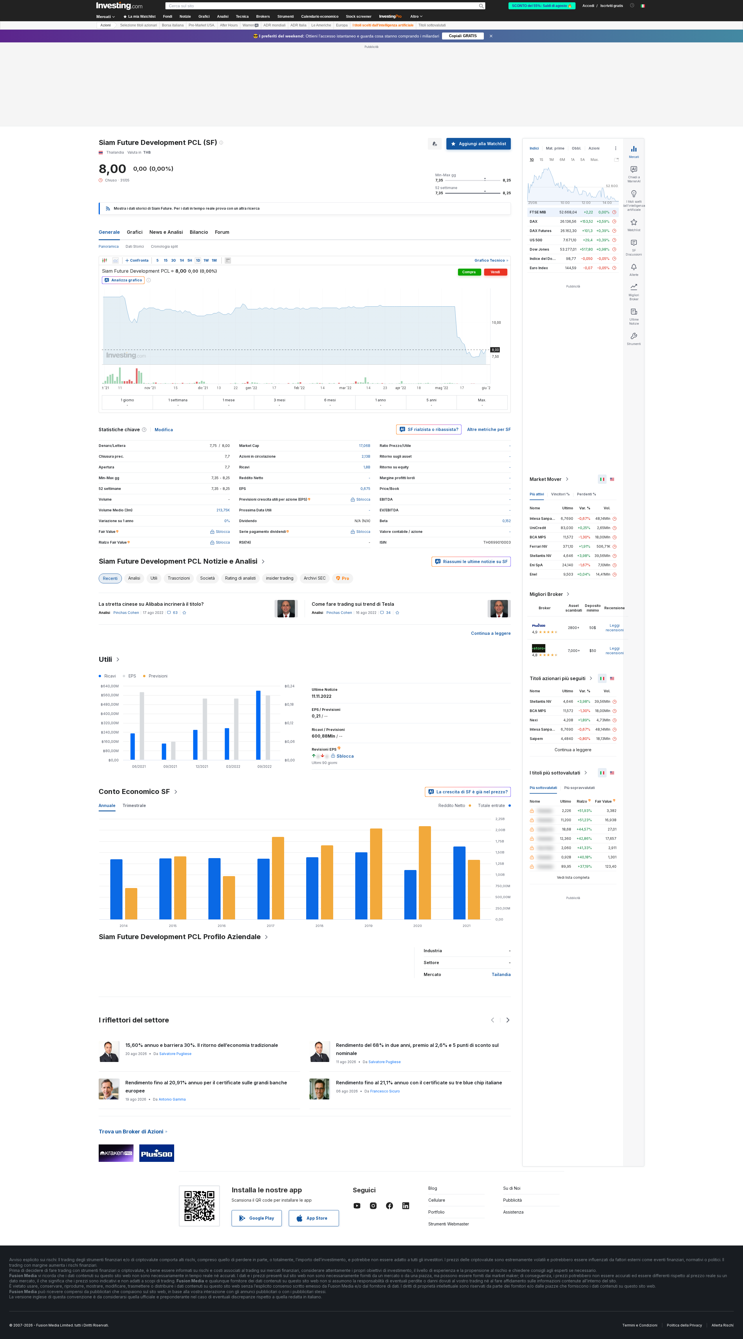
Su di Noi (511, 1188)
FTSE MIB (538, 212)
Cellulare (436, 1200)
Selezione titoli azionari (138, 25)
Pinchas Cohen (126, 612)
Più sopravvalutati (579, 788)
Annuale (107, 805)
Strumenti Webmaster (448, 1223)
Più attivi (537, 494)
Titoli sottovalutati (432, 25)
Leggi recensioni (615, 627)
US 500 (536, 240)
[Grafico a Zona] (115, 260)
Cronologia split (164, 246)
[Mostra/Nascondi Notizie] (228, 260)
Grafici (135, 232)
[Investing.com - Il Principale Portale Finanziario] (119, 6)
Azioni (105, 25)
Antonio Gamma (172, 1099)
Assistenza (513, 1211)
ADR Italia (298, 25)
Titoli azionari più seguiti (557, 678)
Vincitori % (560, 494)
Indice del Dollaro (545, 258)
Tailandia (501, 974)
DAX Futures (540, 231)
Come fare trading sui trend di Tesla (353, 604)
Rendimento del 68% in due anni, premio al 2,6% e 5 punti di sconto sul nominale (417, 1049)
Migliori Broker (546, 594)
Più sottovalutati (543, 788)
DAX (534, 221)
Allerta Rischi (722, 1325)
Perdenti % (586, 494)
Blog (432, 1188)
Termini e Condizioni (639, 1325)
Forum (222, 232)
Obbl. (576, 148)
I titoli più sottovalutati (555, 773)
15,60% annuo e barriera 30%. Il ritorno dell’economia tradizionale (201, 1045)
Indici (534, 148)
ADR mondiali (275, 25)
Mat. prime (555, 148)
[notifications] (632, 5)
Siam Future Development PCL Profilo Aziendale (180, 936)
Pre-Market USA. (202, 25)
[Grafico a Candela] (104, 260)
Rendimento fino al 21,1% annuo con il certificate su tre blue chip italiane (419, 1082)
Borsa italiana (173, 25)
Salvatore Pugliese (175, 1054)
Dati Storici (135, 246)
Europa (342, 25)
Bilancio (199, 232)
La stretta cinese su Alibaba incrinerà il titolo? (151, 604)
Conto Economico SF (134, 791)
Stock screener (359, 17)
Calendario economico (319, 17)
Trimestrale (134, 805)
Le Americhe (321, 25)
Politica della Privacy (684, 1325)
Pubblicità (512, 1200)
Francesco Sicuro (385, 1091)
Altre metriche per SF (489, 429)
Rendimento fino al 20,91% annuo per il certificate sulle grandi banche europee (206, 1087)
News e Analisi (166, 232)
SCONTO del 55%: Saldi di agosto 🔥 (542, 6)
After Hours (229, 25)
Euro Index (539, 268)
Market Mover (546, 479)
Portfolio (436, 1211)
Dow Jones (539, 249)
